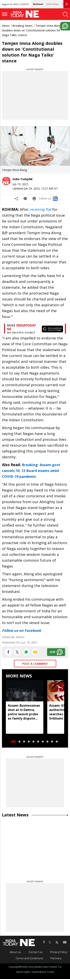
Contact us (36, 952)
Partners (56, 958)
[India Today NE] (25, 14)
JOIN (52, 652)
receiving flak (40, 209)
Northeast (38, 4)
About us (15, 952)
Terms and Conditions (29, 958)
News (6, 25)
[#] (26, 652)
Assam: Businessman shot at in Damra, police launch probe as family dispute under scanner (24, 712)
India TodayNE (23, 179)
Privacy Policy (58, 952)
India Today (53, 4)
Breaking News (22, 25)
